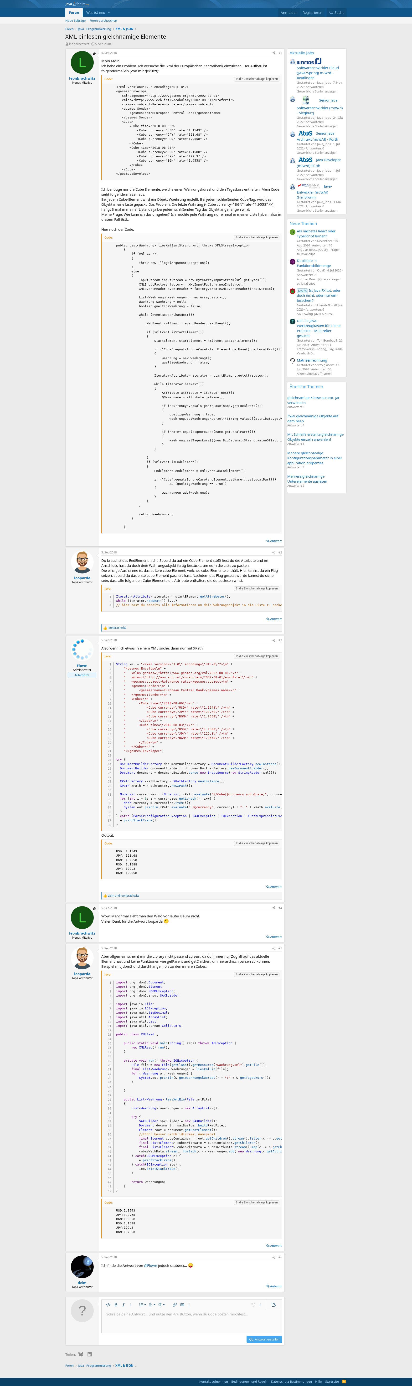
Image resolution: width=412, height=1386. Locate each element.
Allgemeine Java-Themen (314, 373)
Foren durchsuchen (103, 20)
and (123, 896)
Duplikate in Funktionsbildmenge (314, 263)
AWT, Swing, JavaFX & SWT (315, 314)
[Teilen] (274, 53)
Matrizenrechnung (312, 360)
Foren (74, 12)
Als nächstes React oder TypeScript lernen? (316, 233)
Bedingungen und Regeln (249, 1381)
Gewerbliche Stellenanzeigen (317, 91)
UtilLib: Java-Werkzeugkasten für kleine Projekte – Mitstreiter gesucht (318, 328)
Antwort (276, 541)
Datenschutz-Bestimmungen (291, 1381)
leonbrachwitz (79, 44)
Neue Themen (303, 223)
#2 (280, 552)
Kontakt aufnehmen (213, 1381)
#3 (280, 640)
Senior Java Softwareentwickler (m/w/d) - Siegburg (320, 106)
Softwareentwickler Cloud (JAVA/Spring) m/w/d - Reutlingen (318, 72)
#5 (280, 948)
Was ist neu (95, 12)
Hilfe (318, 1381)
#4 (280, 908)
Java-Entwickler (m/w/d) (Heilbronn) (314, 191)
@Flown (150, 1265)
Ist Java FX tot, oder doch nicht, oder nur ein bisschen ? (318, 295)
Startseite (332, 1381)
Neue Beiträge (75, 20)
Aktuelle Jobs (302, 53)
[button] (109, 12)
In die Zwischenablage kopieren (257, 79)
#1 (280, 53)
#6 (280, 1257)
